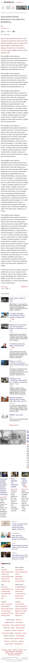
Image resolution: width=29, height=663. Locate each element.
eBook (4, 31)
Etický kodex (19, 651)
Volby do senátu (5, 578)
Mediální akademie (10, 651)
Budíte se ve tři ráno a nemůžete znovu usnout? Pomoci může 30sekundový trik (19, 363)
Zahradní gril (18, 633)
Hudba (11, 302)
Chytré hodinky (9, 643)
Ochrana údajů (9, 653)
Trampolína (7, 630)
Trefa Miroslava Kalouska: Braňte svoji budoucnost (17, 345)
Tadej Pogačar (19, 576)
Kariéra (20, 649)
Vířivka (24, 633)
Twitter (9, 649)
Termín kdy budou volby (7, 576)
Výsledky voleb (5, 574)
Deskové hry (14, 641)
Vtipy (11, 321)
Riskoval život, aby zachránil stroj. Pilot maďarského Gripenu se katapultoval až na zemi (18, 327)
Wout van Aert (18, 578)
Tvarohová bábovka (20, 593)
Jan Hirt (17, 574)
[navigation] (2, 2)
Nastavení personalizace (14, 654)
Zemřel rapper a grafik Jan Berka (17, 299)
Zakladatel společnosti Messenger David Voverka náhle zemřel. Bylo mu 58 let (18, 399)
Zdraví (11, 366)
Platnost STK (18, 615)
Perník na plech (19, 598)
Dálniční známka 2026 (21, 606)
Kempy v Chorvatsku (6, 604)
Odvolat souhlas (18, 653)
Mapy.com (18, 619)
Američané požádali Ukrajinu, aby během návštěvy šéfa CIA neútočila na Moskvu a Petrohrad (4, 487)
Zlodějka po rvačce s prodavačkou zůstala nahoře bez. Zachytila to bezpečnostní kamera (18, 381)
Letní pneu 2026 (19, 604)
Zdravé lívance (19, 591)
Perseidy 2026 (19, 622)
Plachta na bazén (20, 627)
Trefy (11, 349)
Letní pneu (7, 641)
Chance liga (4, 587)
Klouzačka (20, 630)
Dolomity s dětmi (5, 615)
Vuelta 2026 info (19, 569)
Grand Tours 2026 (20, 581)
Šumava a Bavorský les (7, 608)
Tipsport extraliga (5, 591)
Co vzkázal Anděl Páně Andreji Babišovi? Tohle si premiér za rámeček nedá (17, 315)
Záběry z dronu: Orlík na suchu (24, 482)
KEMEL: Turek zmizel (16, 415)
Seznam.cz (19, 2)
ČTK (2, 26)
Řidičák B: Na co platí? (21, 611)
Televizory (21, 641)
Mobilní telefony (20, 635)
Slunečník (14, 630)
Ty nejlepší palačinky (20, 587)
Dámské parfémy (19, 638)
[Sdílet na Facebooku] (7, 288)
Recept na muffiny (20, 589)
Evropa (11, 332)
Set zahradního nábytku (8, 633)
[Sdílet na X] (9, 288)
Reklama (15, 649)
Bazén (13, 627)
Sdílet (10, 31)
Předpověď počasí (9, 622)
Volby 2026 (4, 569)
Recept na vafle (19, 596)
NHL (2, 598)
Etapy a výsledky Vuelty (21, 572)
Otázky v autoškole (20, 613)
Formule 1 (4, 596)
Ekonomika (12, 403)
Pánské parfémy (18, 643)
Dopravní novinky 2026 (21, 608)
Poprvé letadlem (5, 606)
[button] (5, 299)
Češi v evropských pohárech (18, 625)
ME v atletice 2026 (6, 593)
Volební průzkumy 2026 (7, 572)
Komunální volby (5, 581)
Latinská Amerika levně (7, 613)
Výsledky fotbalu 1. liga (7, 589)
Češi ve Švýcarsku (6, 611)
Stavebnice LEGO (8, 638)
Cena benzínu (6, 625)
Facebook (4, 649)
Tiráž (25, 649)
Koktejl (11, 386)
